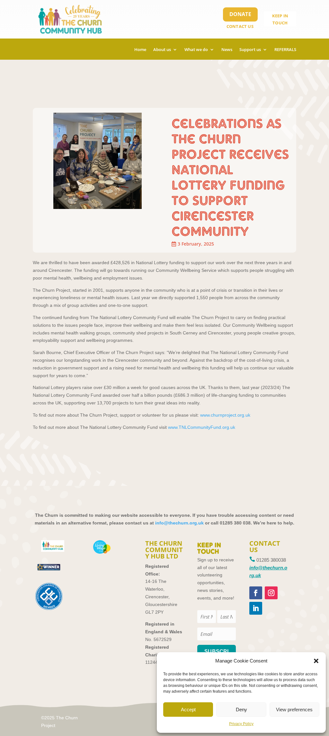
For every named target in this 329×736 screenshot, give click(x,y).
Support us (250, 49)
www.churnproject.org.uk (225, 415)
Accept (188, 709)
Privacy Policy (241, 724)
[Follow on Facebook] (255, 592)
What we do (196, 49)
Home (140, 49)
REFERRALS (285, 49)
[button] (316, 661)
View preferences (294, 709)
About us (162, 49)
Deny (241, 709)
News (226, 49)
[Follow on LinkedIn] (255, 608)
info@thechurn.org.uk (179, 522)
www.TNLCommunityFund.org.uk (201, 427)
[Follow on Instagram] (271, 592)
